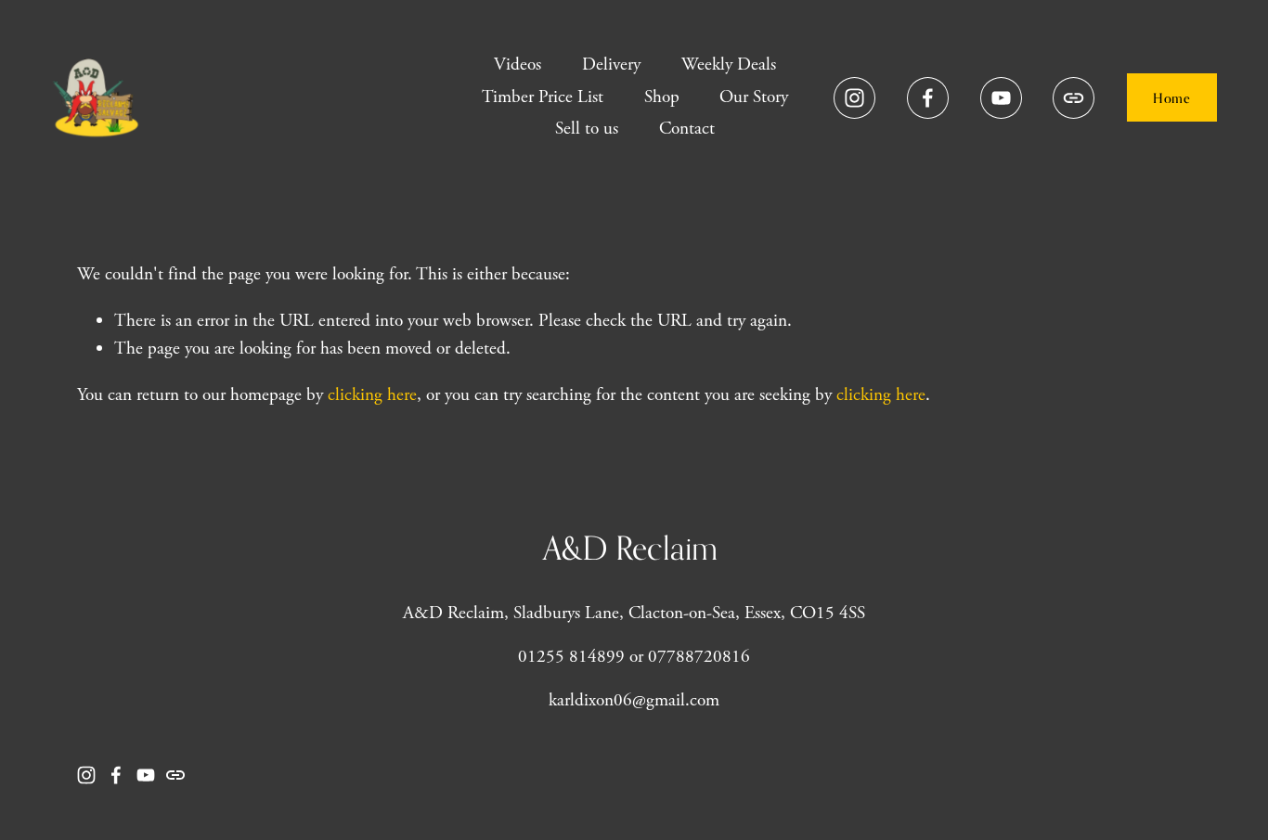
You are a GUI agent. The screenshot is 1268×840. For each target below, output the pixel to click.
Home (1171, 98)
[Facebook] (928, 98)
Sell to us (586, 128)
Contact (687, 128)
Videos (517, 64)
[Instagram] (854, 98)
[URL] (1073, 98)
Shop (661, 97)
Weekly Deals (728, 64)
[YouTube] (1001, 98)
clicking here (372, 395)
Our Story (753, 97)
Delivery (611, 64)
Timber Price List (542, 97)
